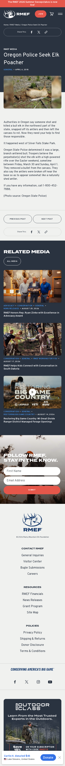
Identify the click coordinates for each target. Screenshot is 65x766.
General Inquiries (32, 555)
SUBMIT (32, 490)
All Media (12, 261)
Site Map (32, 612)
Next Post (47, 219)
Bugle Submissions (32, 568)
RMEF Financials (32, 594)
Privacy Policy (32, 633)
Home (6, 25)
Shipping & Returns (32, 639)
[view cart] (51, 14)
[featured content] (32, 728)
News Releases (32, 600)
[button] (31, 32)
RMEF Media (15, 25)
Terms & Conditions (32, 651)
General (8, 70)
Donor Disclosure (32, 645)
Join (40, 14)
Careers (32, 574)
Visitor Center (32, 561)
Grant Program (32, 606)
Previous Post (18, 219)
